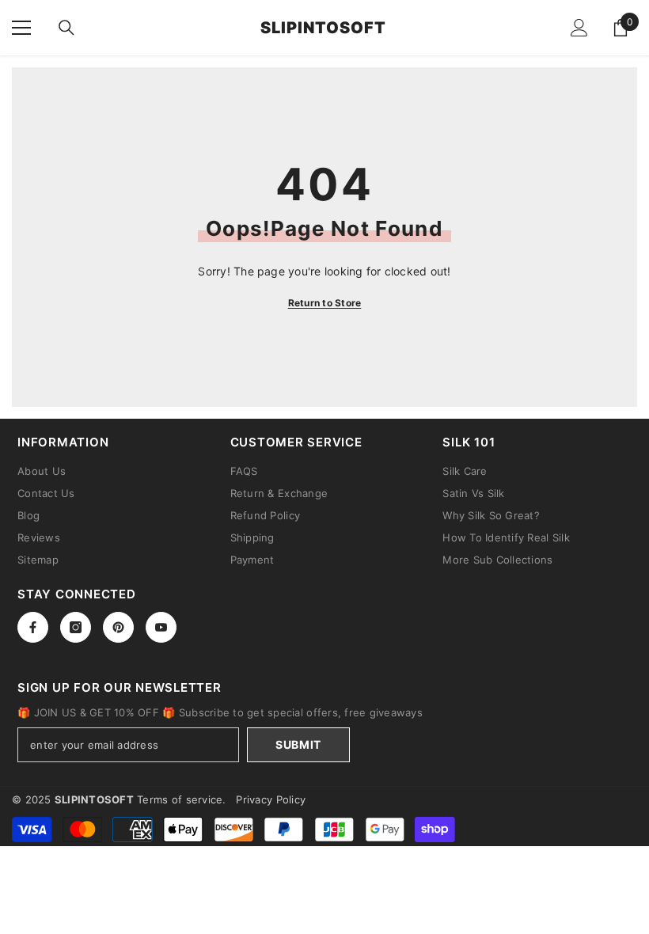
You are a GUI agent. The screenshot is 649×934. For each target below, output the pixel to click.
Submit (298, 744)
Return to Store (325, 303)
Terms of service (179, 799)
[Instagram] (75, 627)
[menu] (21, 27)
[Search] (66, 27)
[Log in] (579, 27)
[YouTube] (161, 627)
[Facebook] (32, 627)
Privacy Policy (271, 799)
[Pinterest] (118, 627)
